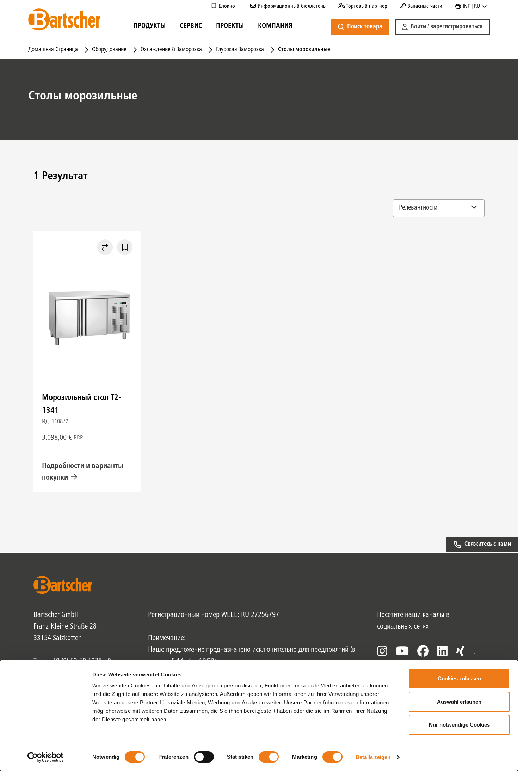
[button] (442, 27)
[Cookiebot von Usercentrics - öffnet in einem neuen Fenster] (45, 757)
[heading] (149, 27)
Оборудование (109, 50)
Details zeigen (373, 757)
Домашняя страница (53, 50)
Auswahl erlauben (459, 702)
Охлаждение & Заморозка (171, 50)
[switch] (204, 757)
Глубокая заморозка (240, 50)
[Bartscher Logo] (64, 19)
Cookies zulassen (459, 678)
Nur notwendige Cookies (459, 725)
